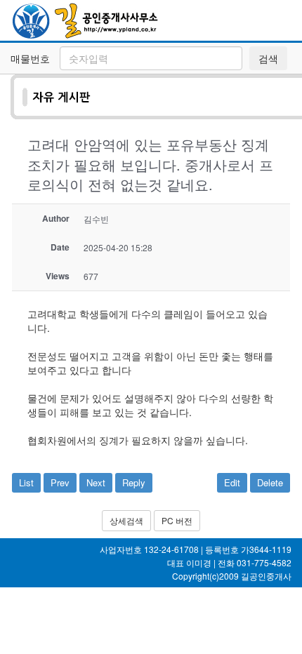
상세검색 (126, 520)
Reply (133, 482)
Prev (60, 482)
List (26, 482)
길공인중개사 (266, 576)
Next (95, 482)
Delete (270, 482)
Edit (232, 482)
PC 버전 (177, 520)
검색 (268, 58)
